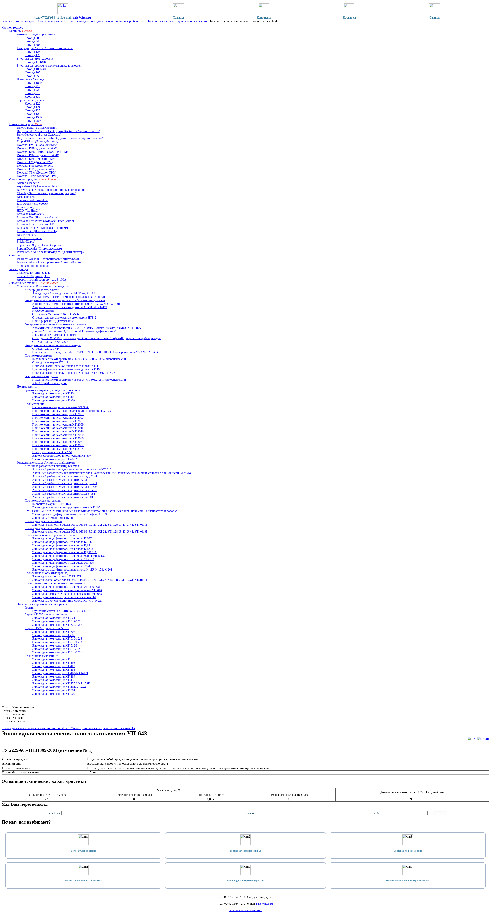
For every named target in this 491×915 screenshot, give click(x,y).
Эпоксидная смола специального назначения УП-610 (36, 728)
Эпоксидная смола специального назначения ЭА (103, 728)
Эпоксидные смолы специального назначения (177, 21)
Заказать (440, 813)
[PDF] (472, 738)
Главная (7, 21)
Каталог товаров (24, 21)
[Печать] (483, 738)
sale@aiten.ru (82, 17)
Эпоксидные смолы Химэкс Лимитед (61, 21)
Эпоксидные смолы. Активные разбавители (116, 21)
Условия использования (245, 910)
